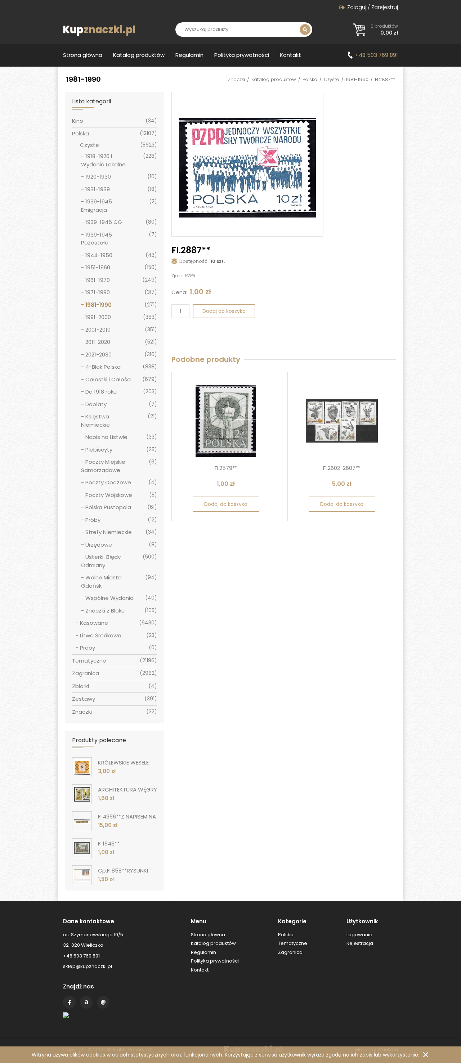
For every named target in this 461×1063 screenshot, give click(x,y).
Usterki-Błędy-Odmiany (102, 561)
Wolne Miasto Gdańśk (101, 581)
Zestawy (83, 699)
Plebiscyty (98, 449)
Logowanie (359, 934)
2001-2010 (98, 329)
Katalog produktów (139, 55)
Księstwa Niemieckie (95, 421)
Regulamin (189, 55)
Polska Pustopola (108, 507)
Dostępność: (194, 261)
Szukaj (305, 29)
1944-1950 (98, 255)
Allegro (86, 1002)
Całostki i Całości (108, 379)
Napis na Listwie (106, 437)
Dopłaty (96, 404)
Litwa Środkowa (100, 635)
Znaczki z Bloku (105, 610)
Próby (92, 520)
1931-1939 (97, 189)
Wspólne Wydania (109, 598)
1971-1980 (97, 292)
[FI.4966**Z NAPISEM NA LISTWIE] (82, 821)
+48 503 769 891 (376, 55)
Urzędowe (98, 544)
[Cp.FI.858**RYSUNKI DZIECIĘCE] (82, 875)
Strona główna (82, 55)
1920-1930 (98, 176)
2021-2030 (98, 354)
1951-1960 (97, 267)
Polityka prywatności (241, 55)
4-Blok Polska (103, 367)
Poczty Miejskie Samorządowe (103, 466)
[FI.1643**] (82, 848)
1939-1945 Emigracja (96, 206)
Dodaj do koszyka (224, 311)
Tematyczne (89, 660)
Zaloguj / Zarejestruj (372, 7)
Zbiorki (80, 686)
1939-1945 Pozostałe (96, 239)
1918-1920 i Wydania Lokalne (103, 160)
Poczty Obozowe (108, 482)
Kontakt (290, 55)
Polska (310, 79)
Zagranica (85, 673)
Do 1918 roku (101, 391)
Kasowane (94, 623)
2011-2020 (97, 342)
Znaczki (236, 79)
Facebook (69, 1002)
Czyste (331, 79)
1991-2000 (98, 317)
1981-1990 (357, 79)
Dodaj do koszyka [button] (225, 504)
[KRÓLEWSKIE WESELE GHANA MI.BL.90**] (82, 767)
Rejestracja (359, 943)
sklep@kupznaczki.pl (87, 966)
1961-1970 (97, 280)
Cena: (179, 292)
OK (426, 1055)
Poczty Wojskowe (108, 495)
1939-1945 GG (103, 222)
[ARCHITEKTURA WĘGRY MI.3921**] (82, 794)
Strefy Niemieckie (108, 532)
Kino (77, 121)
